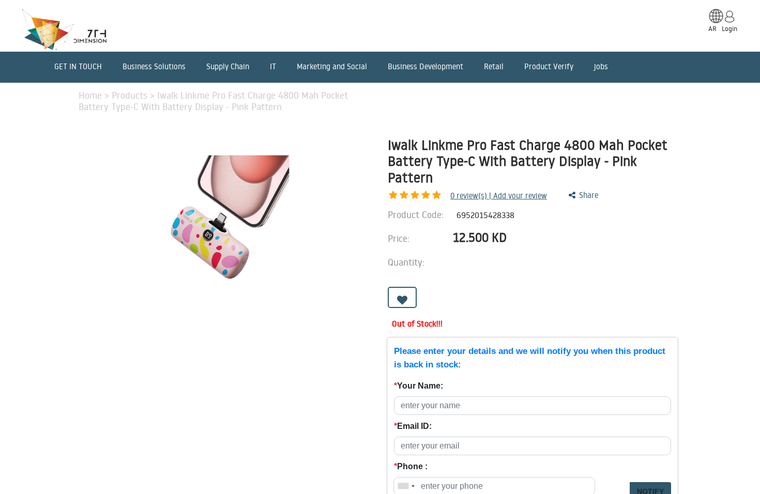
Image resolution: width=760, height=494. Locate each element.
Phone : (411, 466)
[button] (402, 297)
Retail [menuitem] (494, 66)
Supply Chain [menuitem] (227, 66)
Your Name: (418, 385)
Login (729, 28)
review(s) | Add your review (498, 195)
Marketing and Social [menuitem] (332, 66)
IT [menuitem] (273, 66)
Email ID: (413, 426)
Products (131, 95)
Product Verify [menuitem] (548, 66)
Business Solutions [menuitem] (154, 66)
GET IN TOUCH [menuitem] (78, 66)
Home (91, 95)
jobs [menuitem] (601, 66)
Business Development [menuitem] (425, 66)
